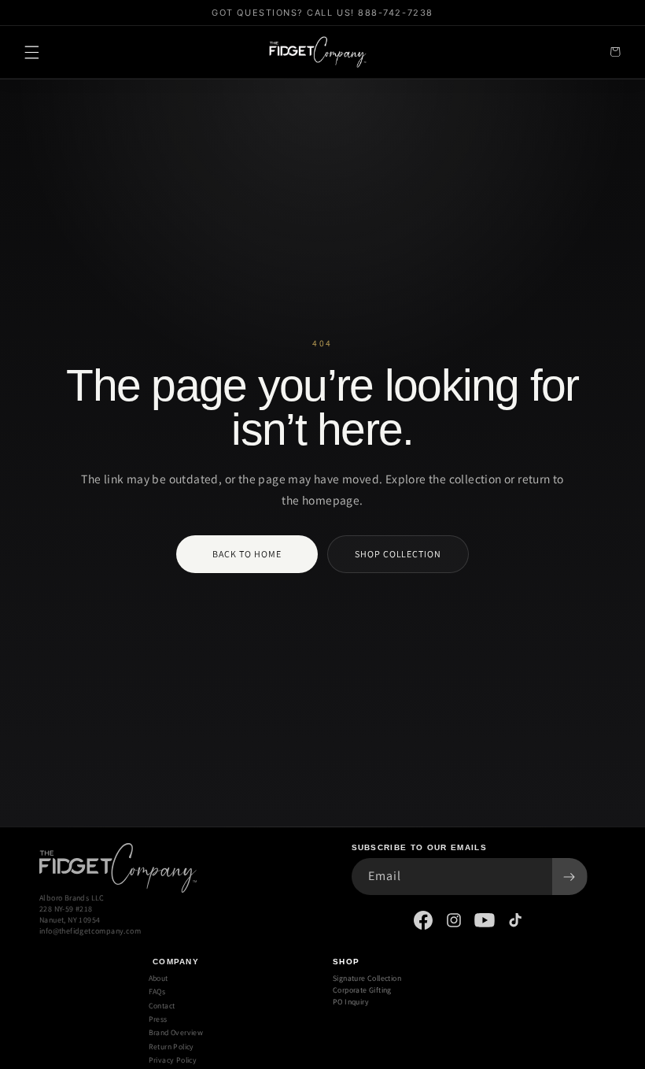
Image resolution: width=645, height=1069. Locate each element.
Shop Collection (398, 554)
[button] (31, 52)
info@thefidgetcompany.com (90, 931)
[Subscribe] (569, 876)
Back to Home (247, 554)
